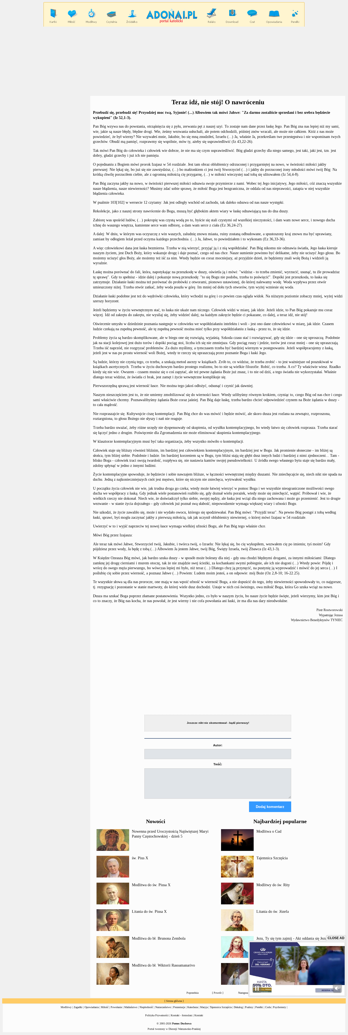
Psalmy (249, 1007)
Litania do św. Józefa (272, 912)
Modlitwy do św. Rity (273, 885)
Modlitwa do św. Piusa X (151, 885)
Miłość (104, 1007)
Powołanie (116, 1007)
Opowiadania (92, 1007)
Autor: (217, 745)
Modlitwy (66, 1007)
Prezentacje (179, 1007)
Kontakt (198, 1015)
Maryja (204, 1007)
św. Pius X (140, 858)
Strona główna (174, 1000)
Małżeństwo (130, 1007)
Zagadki (78, 1007)
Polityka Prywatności (157, 1015)
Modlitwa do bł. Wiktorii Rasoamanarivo (163, 965)
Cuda (268, 1007)
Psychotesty (279, 1007)
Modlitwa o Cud (268, 831)
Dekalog (238, 1007)
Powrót (218, 992)
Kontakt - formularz (181, 1015)
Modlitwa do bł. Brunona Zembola (158, 938)
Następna (243, 992)
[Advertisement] (174, 61)
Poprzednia (192, 992)
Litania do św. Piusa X (149, 912)
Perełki (259, 1007)
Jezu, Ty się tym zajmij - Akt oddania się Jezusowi (295, 938)
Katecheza (192, 1007)
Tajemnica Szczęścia (272, 858)
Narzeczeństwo (163, 1007)
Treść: (217, 764)
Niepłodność (146, 1007)
